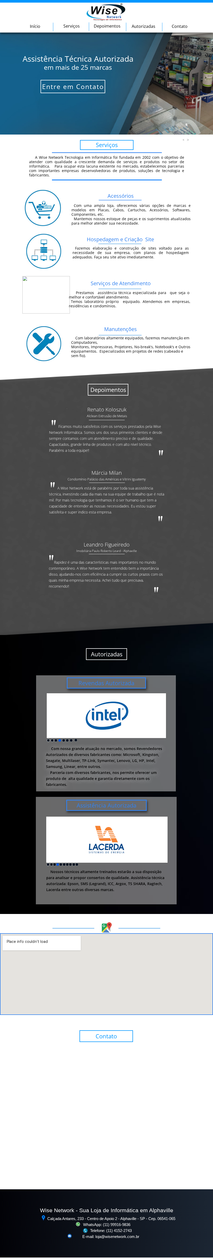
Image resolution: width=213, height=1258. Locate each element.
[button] (182, 140)
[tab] (48, 740)
